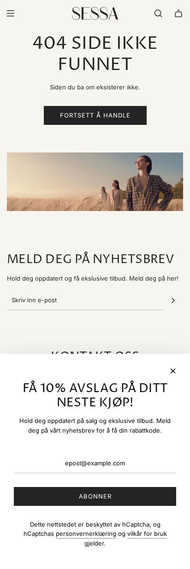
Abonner (95, 496)
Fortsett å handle (95, 115)
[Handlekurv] (178, 13)
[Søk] (158, 13)
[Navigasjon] (10, 13)
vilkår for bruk (147, 533)
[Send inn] (173, 300)
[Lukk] (173, 371)
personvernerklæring (86, 533)
